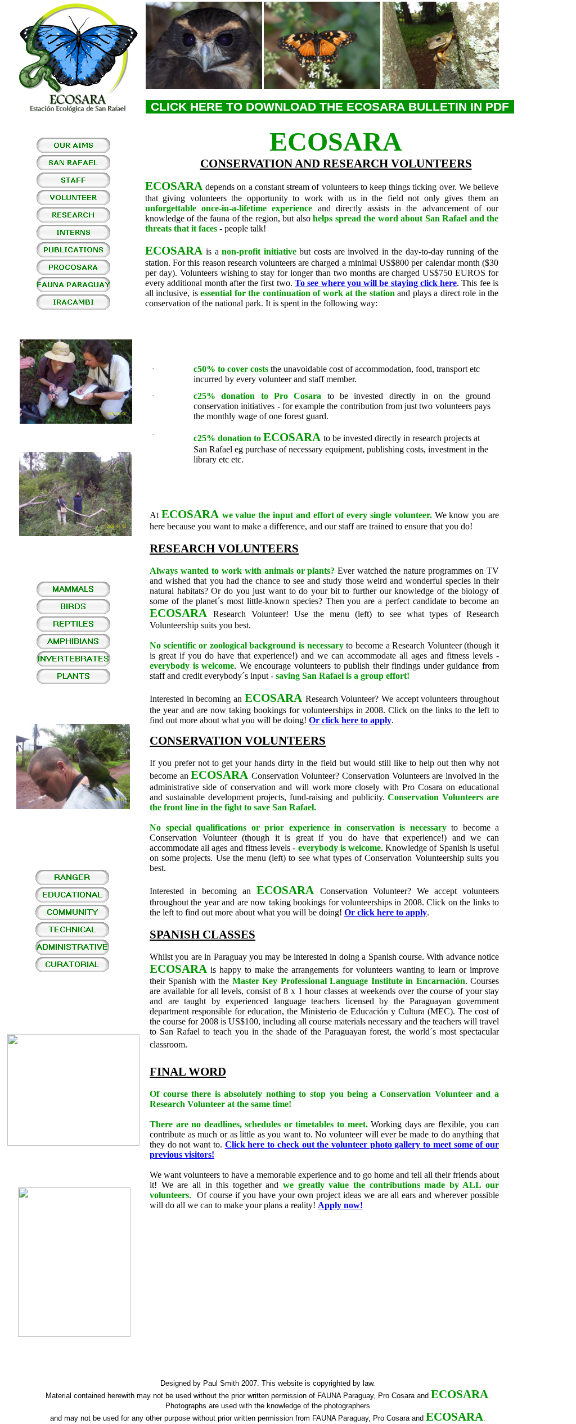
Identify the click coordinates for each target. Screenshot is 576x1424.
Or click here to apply (350, 720)
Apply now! (340, 1205)
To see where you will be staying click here (376, 283)
